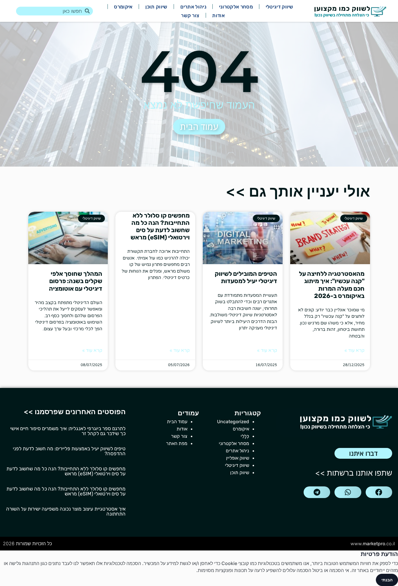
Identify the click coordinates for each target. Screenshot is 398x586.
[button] (379, 492)
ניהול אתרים (193, 7)
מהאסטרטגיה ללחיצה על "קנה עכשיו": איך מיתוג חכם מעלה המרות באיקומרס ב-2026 (331, 284)
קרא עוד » (354, 350)
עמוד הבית (177, 421)
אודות (218, 15)
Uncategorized (233, 421)
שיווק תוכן (156, 7)
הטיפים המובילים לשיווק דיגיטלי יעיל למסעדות (246, 277)
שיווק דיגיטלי (279, 7)
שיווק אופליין (237, 458)
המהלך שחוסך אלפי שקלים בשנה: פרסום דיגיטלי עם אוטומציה (75, 281)
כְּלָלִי (245, 436)
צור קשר (190, 15)
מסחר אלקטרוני (236, 7)
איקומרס (123, 7)
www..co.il (373, 543)
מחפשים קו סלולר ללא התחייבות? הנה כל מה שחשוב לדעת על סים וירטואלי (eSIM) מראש (160, 226)
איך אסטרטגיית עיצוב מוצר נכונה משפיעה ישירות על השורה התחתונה (66, 511)
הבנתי (386, 579)
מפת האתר (176, 443)
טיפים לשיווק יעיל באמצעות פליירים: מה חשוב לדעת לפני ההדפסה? (69, 451)
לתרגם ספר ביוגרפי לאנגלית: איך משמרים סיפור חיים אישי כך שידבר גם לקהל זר (68, 431)
